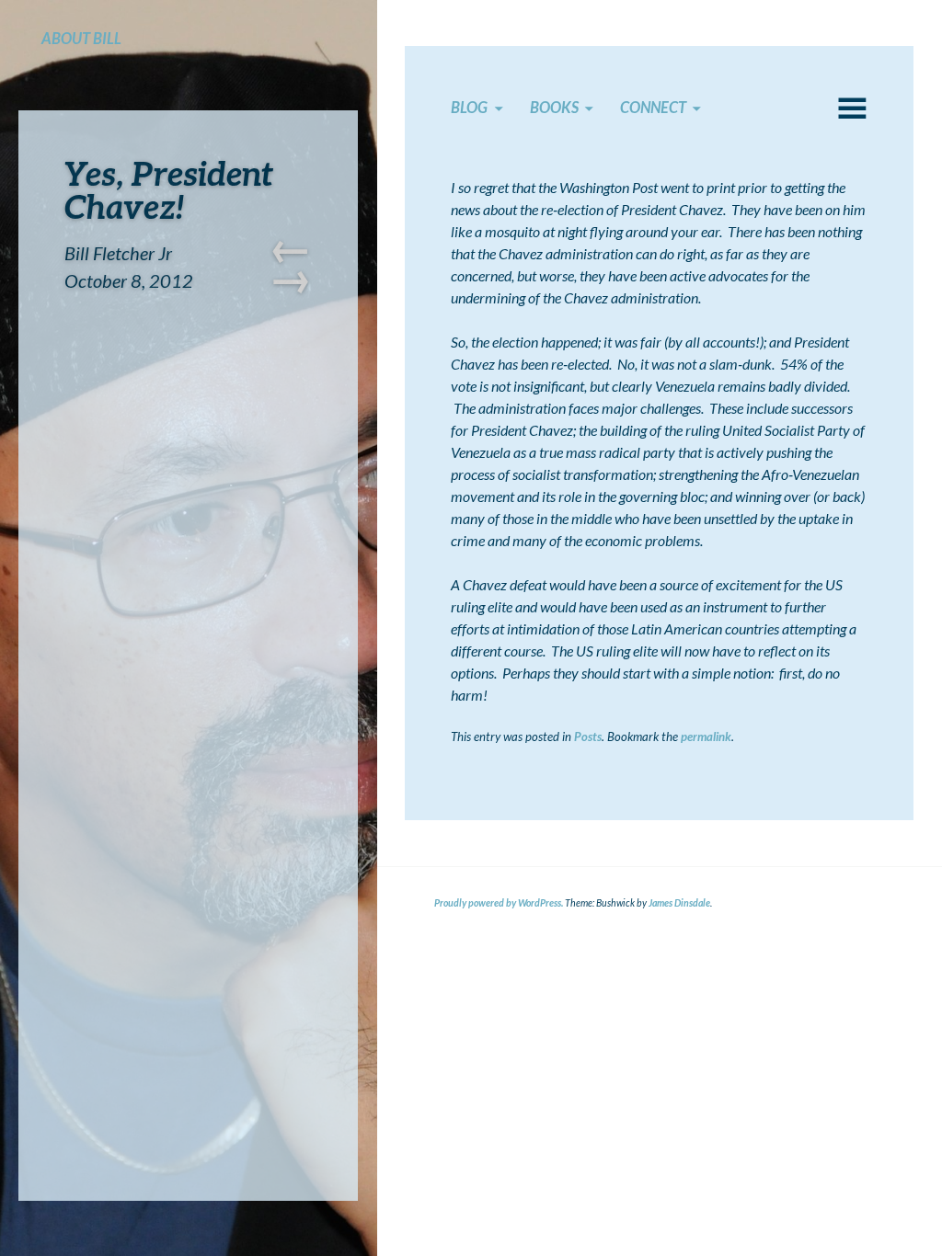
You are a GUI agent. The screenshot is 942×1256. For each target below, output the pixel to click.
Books (554, 107)
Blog (469, 107)
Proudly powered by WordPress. (498, 902)
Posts (588, 736)
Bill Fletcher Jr (118, 253)
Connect (653, 107)
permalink (706, 736)
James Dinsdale (679, 902)
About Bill (81, 38)
